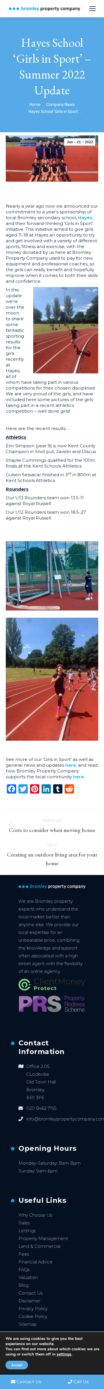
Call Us (80, 1381)
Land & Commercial (39, 1246)
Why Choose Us (35, 1215)
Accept (16, 1365)
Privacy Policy (33, 1308)
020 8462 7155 (41, 1108)
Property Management (43, 1238)
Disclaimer (29, 1301)
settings (64, 1354)
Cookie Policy (32, 1316)
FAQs (23, 1269)
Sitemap (27, 1324)
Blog (23, 1285)
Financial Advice (35, 1262)
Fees (23, 1254)
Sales (23, 1223)
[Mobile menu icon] (92, 8)
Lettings (27, 1230)
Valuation (28, 1277)
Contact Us (30, 1293)
